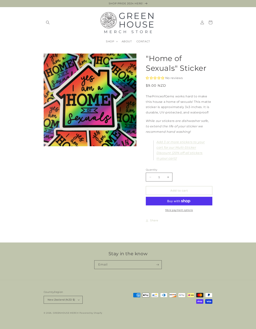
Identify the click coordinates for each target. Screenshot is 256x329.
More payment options (179, 210)
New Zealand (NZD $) (61, 299)
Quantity (151, 169)
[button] (48, 22)
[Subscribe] (157, 264)
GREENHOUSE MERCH (66, 313)
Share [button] (154, 220)
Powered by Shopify (91, 313)
